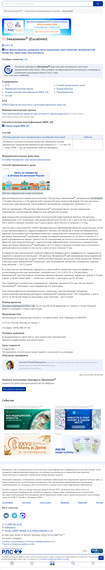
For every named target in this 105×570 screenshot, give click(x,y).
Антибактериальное (13, 159)
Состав (8, 95)
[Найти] (98, 3)
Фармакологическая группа (19, 88)
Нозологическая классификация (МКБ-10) (26, 92)
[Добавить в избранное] (3, 39)
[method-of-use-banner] (36, 26)
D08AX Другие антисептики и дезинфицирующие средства (34, 104)
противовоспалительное (37, 159)
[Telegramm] (14, 515)
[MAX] (22, 515)
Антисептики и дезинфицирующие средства (42, 11)
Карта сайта (45, 502)
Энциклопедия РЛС (14, 11)
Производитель (65, 92)
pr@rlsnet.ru (10, 527)
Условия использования (13, 541)
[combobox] (47, 3)
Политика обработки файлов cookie (18, 544)
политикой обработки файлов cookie (54, 559)
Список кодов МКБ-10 (17, 125)
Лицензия (64, 502)
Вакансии (82, 502)
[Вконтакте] (6, 515)
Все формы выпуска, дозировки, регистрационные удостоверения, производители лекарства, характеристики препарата (48, 51)
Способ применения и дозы (71, 85)
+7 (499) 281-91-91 (13, 524)
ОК (101, 558)
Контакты (26, 502)
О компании (7, 502)
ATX (7, 85)
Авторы (99, 502)
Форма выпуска (65, 88)
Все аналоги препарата (14, 389)
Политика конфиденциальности (39, 541)
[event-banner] (27, 445)
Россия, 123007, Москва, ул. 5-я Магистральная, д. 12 (28, 530)
